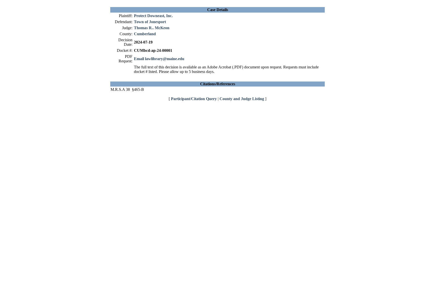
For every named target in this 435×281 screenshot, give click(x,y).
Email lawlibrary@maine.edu (159, 59)
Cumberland (145, 34)
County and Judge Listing (242, 99)
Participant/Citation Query (194, 99)
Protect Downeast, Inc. (153, 16)
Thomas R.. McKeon (151, 28)
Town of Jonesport (150, 22)
